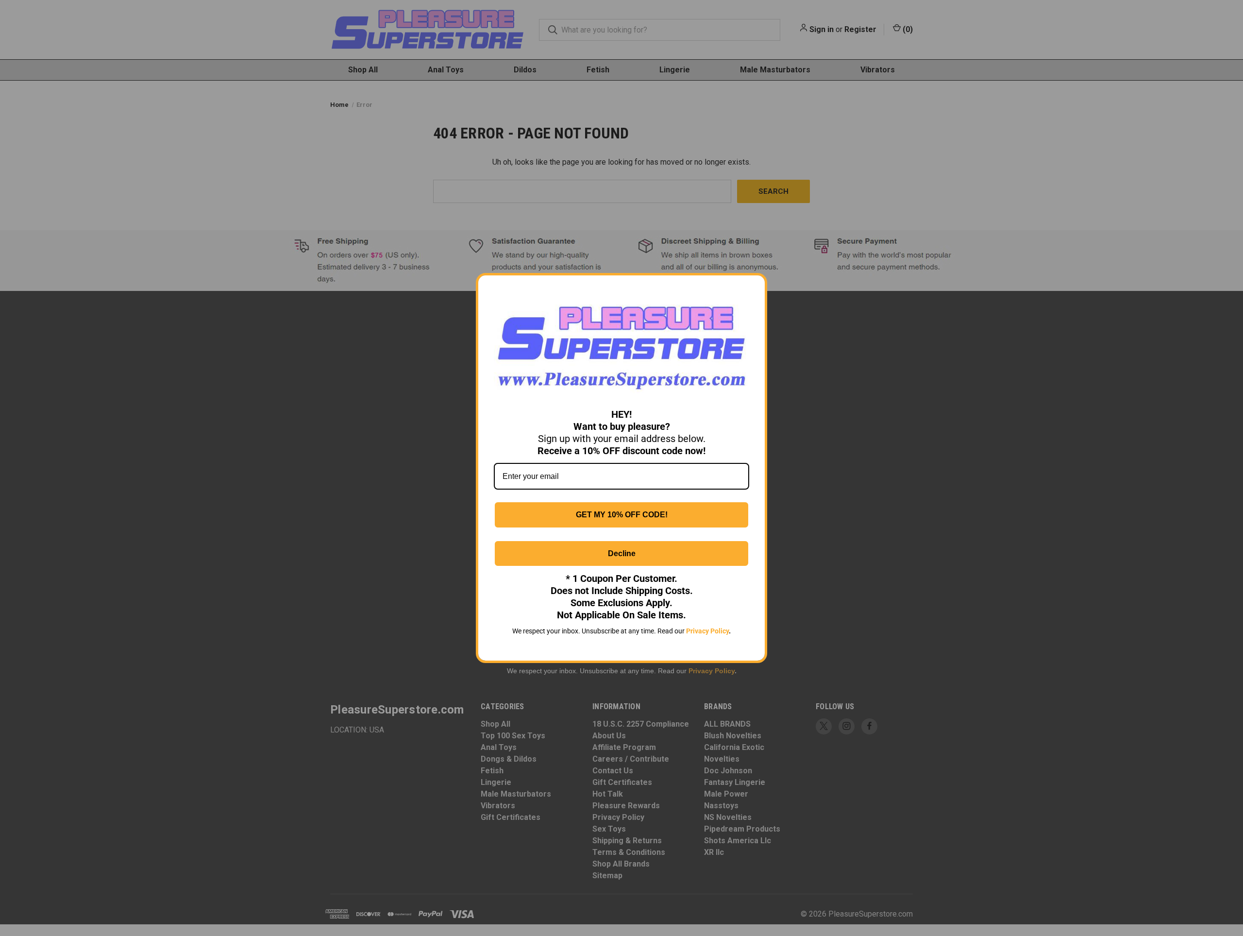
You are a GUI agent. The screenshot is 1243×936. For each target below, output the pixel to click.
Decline (622, 553)
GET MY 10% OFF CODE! (622, 515)
